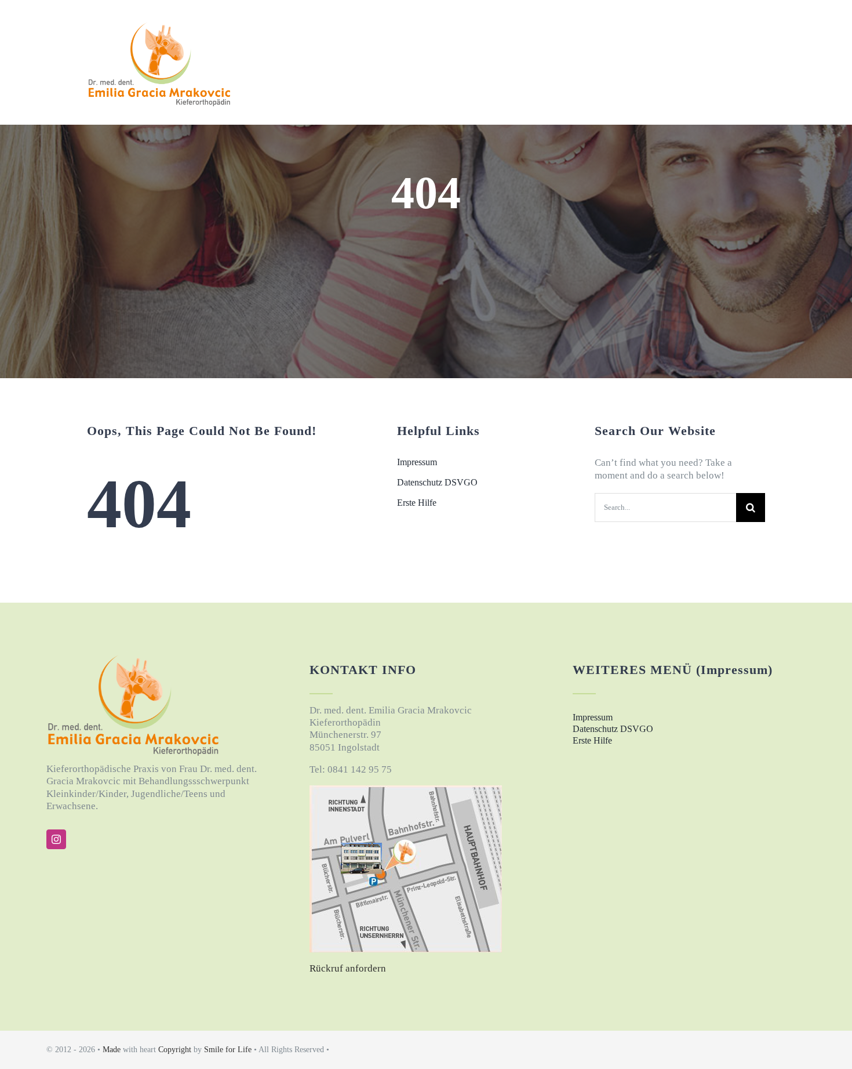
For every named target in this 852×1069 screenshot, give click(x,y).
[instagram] (56, 839)
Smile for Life (229, 1049)
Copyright (174, 1049)
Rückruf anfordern (348, 968)
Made (113, 1049)
